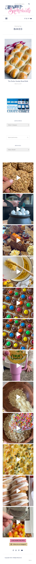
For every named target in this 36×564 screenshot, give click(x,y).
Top (30, 560)
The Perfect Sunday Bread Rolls (18, 81)
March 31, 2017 (18, 83)
